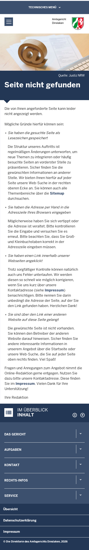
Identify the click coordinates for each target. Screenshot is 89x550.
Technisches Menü (42, 7)
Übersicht (10, 509)
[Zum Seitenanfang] (81, 415)
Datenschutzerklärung (20, 520)
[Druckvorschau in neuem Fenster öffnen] (74, 415)
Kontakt (11, 465)
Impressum (54, 290)
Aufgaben (12, 450)
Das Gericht (15, 434)
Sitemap (57, 193)
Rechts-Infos (16, 480)
